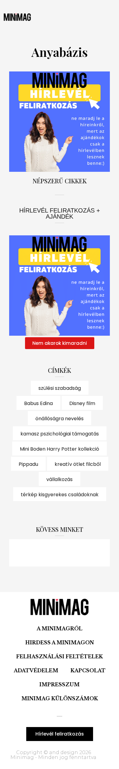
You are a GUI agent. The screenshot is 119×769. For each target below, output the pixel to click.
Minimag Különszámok (59, 698)
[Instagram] (59, 552)
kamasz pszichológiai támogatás (59, 433)
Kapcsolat (88, 670)
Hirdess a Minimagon (59, 642)
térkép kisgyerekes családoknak (60, 494)
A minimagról (59, 628)
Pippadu (28, 464)
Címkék (59, 370)
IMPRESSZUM (59, 684)
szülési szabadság (59, 388)
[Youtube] (76, 552)
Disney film (82, 403)
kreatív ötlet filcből (78, 464)
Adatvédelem (36, 670)
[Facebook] (26, 552)
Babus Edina (38, 403)
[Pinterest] (42, 552)
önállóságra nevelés (59, 418)
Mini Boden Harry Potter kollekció (59, 448)
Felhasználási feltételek (59, 656)
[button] (55, 17)
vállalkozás (59, 479)
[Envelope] (93, 552)
